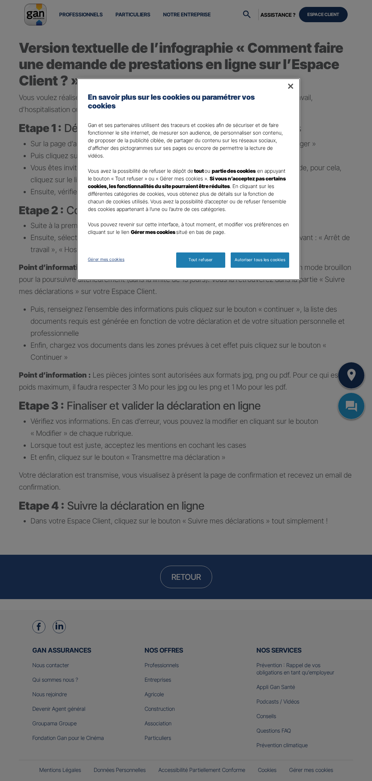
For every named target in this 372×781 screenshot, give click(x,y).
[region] (188, 179)
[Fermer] (290, 86)
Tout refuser (201, 259)
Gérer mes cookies (106, 259)
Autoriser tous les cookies (260, 259)
